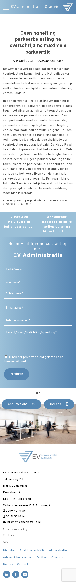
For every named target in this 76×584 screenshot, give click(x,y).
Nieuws (8, 564)
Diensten (9, 550)
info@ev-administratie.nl (23, 522)
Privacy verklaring (15, 529)
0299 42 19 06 (15, 511)
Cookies (8, 535)
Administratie (57, 550)
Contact (22, 564)
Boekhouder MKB (32, 550)
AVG (5, 542)
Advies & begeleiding (18, 557)
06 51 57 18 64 (15, 516)
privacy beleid (33, 357)
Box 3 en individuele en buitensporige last (19, 222)
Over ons (57, 557)
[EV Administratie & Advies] (68, 7)
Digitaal (42, 557)
